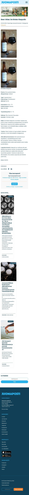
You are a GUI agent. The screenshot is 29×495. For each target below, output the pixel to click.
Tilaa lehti (4, 442)
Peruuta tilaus (5, 409)
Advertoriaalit (5, 434)
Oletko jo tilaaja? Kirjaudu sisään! (14, 186)
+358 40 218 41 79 (6, 406)
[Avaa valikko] (26, 2)
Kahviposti (4, 429)
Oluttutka (4, 444)
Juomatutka (4, 446)
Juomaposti (4, 419)
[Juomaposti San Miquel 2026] (14, 11)
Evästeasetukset (5, 483)
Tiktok (3, 469)
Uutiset (3, 416)
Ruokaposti (4, 427)
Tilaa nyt (14, 183)
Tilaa (14, 381)
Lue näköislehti (5, 448)
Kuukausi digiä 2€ (7, 177)
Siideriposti (4, 423)
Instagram (4, 465)
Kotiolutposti (5, 432)
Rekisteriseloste (5, 485)
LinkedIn (3, 467)
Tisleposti (4, 425)
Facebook (4, 462)
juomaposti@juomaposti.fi (8, 405)
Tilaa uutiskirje (18, 489)
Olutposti (3, 25)
